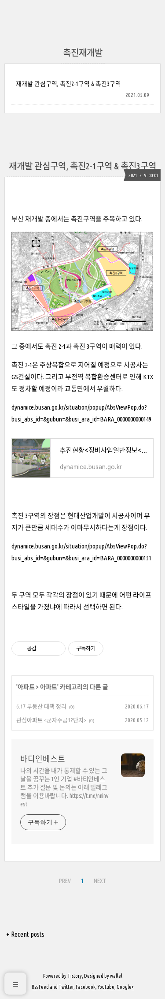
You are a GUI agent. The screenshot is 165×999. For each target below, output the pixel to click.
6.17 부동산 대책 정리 (41, 706)
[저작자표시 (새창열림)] (107, 648)
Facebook (85, 987)
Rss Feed (40, 987)
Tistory (74, 976)
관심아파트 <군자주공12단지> (51, 720)
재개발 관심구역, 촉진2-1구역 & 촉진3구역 (68, 83)
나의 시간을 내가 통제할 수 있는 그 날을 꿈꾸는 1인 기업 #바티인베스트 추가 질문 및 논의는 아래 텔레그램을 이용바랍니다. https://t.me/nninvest (64, 787)
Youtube (106, 987)
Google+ (125, 987)
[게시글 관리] (55, 648)
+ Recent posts (25, 934)
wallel (116, 976)
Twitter (66, 987)
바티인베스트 (42, 758)
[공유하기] (44, 648)
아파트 (26, 686)
